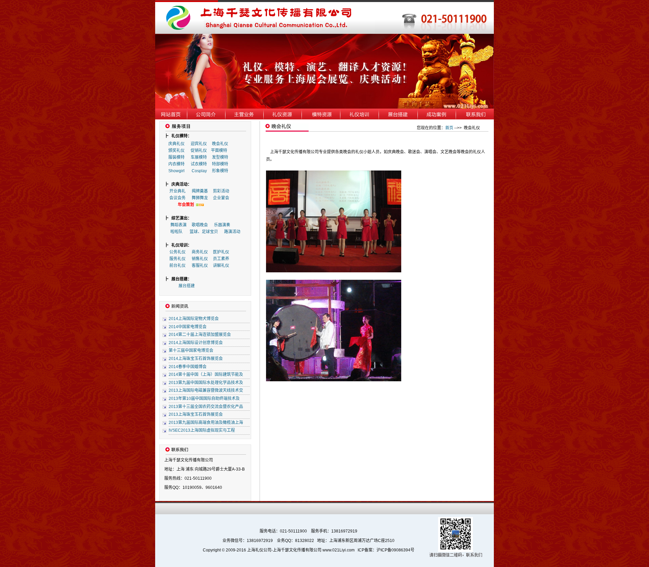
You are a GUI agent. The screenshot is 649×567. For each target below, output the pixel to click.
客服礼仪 (200, 265)
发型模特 (220, 157)
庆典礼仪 (176, 143)
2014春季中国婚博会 (188, 366)
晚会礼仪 (220, 143)
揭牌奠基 (200, 191)
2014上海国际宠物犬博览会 (194, 318)
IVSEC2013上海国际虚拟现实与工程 (202, 430)
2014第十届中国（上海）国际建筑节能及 (206, 374)
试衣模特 (199, 164)
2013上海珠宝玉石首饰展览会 (196, 414)
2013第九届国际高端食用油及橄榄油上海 (206, 422)
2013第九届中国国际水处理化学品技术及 (206, 382)
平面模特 (219, 150)
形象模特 (220, 170)
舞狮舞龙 (200, 198)
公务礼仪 (177, 252)
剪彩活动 (221, 191)
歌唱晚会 (200, 225)
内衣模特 (176, 164)
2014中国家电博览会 (188, 326)
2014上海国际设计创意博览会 (196, 342)
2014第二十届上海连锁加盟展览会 (200, 334)
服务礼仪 (177, 258)
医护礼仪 (221, 252)
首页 (449, 128)
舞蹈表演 (178, 225)
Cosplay (200, 170)
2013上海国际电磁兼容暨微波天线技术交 (206, 390)
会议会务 (177, 198)
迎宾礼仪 (199, 143)
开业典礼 (177, 191)
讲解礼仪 (221, 265)
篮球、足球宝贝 (204, 231)
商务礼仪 (200, 252)
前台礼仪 (177, 265)
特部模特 (220, 164)
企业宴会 (221, 198)
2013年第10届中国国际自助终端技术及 (204, 398)
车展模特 (199, 157)
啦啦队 (176, 231)
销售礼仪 (200, 258)
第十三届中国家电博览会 (191, 350)
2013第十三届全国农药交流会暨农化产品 (206, 406)
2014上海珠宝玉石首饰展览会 (196, 358)
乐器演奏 (222, 225)
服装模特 (176, 157)
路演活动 (232, 231)
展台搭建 (186, 286)
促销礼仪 (199, 150)
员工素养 (221, 258)
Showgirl (177, 170)
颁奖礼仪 (176, 150)
